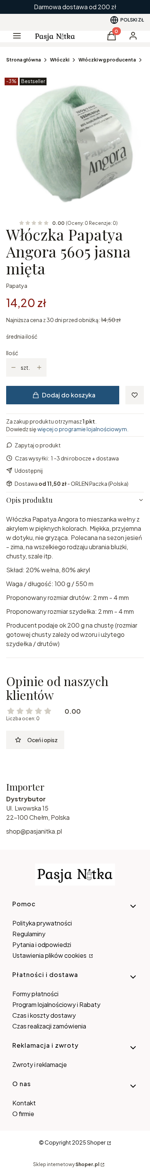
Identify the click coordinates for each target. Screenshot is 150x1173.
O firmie (23, 1114)
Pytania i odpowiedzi (41, 944)
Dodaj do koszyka (68, 395)
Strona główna (23, 60)
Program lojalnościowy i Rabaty (56, 1004)
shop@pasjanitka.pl (34, 831)
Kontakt (24, 1103)
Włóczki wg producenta (107, 60)
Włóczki (59, 60)
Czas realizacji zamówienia (49, 1026)
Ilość (12, 352)
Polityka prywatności (42, 923)
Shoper (96, 1142)
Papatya (16, 285)
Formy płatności (35, 994)
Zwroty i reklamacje (39, 1064)
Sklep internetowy (66, 1164)
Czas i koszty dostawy (44, 1015)
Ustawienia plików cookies (50, 955)
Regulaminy (28, 934)
